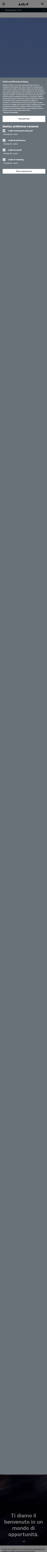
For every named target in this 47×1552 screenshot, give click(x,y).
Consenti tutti (24, 119)
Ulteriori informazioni (11, 112)
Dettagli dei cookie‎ (11, 134)
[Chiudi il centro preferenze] (44, 82)
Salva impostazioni (24, 171)
